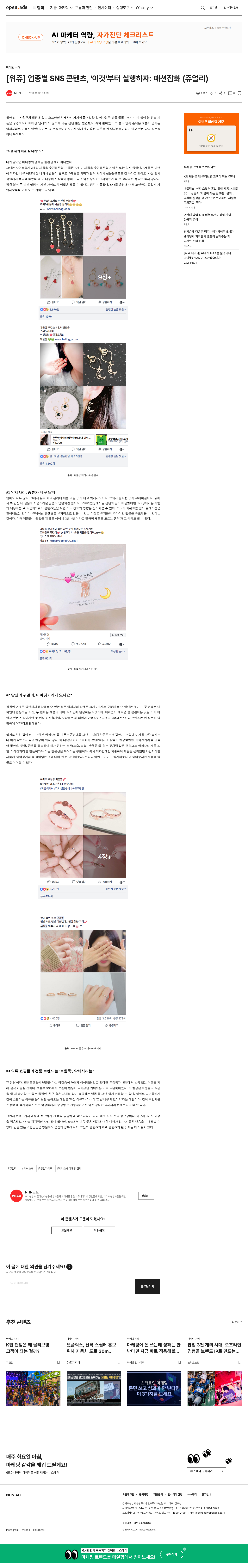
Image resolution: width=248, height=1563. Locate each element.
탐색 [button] (40, 7)
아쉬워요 (99, 1230)
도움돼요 (66, 1230)
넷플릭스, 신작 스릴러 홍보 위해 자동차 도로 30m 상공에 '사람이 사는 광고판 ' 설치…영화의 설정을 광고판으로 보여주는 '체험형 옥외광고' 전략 (93, 1349)
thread (26, 1529)
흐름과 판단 (84, 7)
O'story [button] (142, 7)
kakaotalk (39, 1529)
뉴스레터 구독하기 (201, 1471)
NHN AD (13, 1495)
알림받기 (146, 1195)
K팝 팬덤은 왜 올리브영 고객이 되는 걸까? (27, 1348)
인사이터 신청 (231, 7)
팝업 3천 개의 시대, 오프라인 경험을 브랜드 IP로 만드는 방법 (214, 1349)
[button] (237, 1322)
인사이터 (104, 7)
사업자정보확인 (164, 1508)
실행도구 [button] (122, 7)
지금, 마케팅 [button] (59, 7)
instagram (12, 1529)
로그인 (213, 7)
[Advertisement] (211, 335)
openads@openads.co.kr (210, 1512)
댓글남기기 (147, 1286)
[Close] (184, 1549)
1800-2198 (179, 1512)
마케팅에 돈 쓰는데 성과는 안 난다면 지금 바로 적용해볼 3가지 (154, 1349)
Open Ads (16, 7)
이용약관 (126, 1523)
